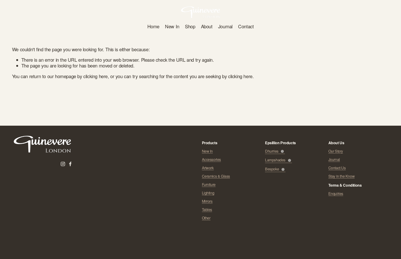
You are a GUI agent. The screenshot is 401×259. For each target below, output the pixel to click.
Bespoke (272, 169)
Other (206, 218)
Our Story (335, 151)
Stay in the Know (341, 176)
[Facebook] (70, 164)
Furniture (209, 184)
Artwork (208, 168)
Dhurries (271, 151)
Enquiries (335, 193)
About (207, 26)
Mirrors (207, 201)
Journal (225, 26)
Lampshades (275, 160)
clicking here (95, 76)
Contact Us (337, 168)
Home (153, 26)
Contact (246, 26)
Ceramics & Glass (216, 176)
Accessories (211, 159)
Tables (207, 209)
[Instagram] (63, 164)
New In (172, 26)
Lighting (208, 193)
